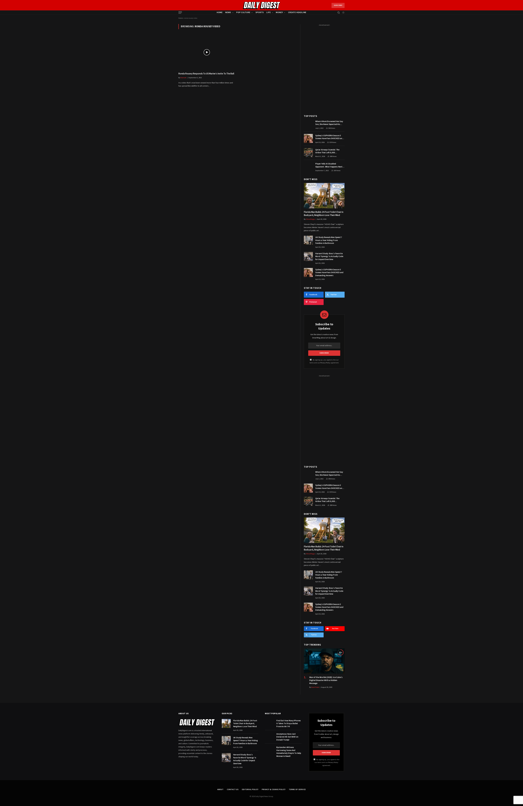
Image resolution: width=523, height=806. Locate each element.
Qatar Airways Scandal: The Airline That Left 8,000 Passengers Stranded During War (330, 151)
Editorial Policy (250, 789)
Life (268, 12)
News (228, 12)
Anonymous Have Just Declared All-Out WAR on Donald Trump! (287, 737)
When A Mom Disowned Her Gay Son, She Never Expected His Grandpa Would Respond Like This (329, 123)
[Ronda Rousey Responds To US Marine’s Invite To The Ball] (206, 52)
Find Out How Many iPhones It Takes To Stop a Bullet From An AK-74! (288, 723)
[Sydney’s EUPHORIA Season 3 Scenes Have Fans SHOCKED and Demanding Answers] (308, 138)
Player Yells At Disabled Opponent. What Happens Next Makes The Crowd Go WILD (328, 165)
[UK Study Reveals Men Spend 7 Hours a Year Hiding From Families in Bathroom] (308, 240)
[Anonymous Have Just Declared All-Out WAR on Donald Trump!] (269, 736)
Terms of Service (297, 789)
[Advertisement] (324, 68)
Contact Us (232, 789)
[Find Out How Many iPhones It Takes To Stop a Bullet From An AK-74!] (269, 723)
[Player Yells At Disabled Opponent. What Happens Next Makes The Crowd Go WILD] (308, 166)
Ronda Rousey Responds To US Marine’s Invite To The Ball (206, 73)
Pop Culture (243, 12)
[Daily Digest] (261, 5)
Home (220, 12)
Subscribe (338, 5)
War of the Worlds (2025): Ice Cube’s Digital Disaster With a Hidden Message (325, 680)
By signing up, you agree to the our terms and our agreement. (326, 762)
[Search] (338, 12)
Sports (260, 12)
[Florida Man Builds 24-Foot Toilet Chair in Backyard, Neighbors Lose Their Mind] (324, 195)
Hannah (183, 78)
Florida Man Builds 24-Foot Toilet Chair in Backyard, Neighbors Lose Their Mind (323, 214)
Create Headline (297, 12)
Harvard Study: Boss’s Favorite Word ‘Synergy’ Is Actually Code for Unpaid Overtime (329, 256)
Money (279, 12)
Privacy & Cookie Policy (273, 789)
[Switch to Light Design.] (343, 12)
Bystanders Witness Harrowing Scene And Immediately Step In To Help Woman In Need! (288, 752)
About (220, 789)
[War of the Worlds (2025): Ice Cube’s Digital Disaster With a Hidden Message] (324, 661)
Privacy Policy (325, 363)
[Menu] (180, 12)
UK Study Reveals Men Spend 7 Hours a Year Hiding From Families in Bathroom (328, 240)
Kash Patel (315, 687)
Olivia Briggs (310, 219)
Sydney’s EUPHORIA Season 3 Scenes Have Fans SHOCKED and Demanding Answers (329, 137)
